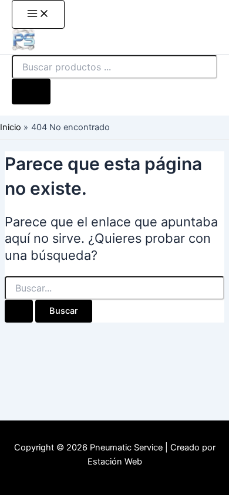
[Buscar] (31, 92)
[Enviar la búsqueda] (19, 311)
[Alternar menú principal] (38, 14)
